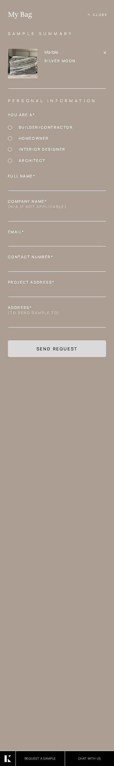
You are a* (23, 115)
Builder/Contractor (46, 127)
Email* (18, 232)
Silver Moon (59, 61)
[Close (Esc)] (97, 15)
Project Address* (33, 282)
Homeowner (34, 138)
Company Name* (39, 204)
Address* (35, 310)
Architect (32, 160)
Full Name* (23, 176)
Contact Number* (32, 257)
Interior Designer (42, 149)
